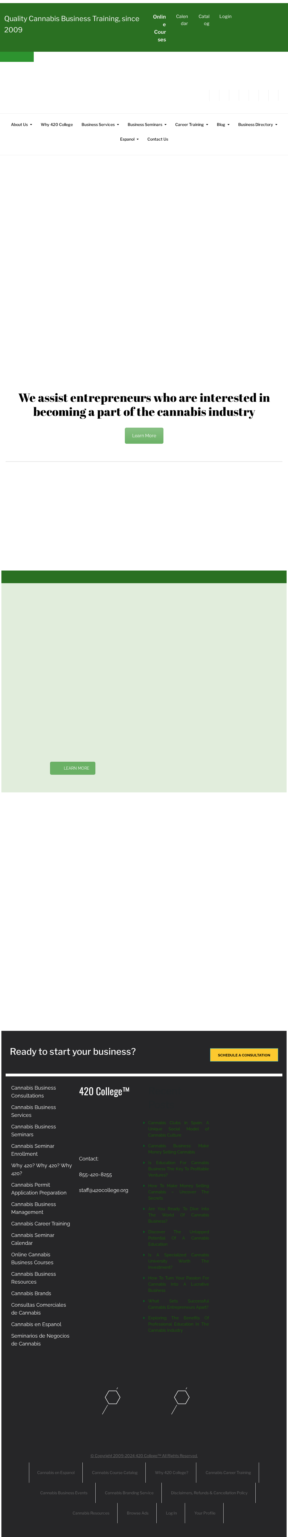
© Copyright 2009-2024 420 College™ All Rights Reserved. (144, 1455)
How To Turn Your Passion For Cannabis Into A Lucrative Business (178, 1284)
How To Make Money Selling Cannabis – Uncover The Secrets (178, 1192)
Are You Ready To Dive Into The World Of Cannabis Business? (178, 1215)
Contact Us (157, 139)
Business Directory (255, 124)
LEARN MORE (76, 768)
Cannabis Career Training (40, 1224)
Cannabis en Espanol (36, 1324)
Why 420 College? (171, 1472)
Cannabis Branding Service (129, 1492)
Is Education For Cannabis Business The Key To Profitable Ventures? (178, 1169)
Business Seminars (145, 124)
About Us (19, 124)
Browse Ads (137, 1513)
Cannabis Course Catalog (115, 1472)
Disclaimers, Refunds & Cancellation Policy (209, 1492)
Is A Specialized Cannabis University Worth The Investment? (178, 1261)
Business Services (98, 124)
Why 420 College (57, 124)
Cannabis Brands (31, 1293)
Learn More (144, 435)
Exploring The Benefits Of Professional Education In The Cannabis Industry (178, 1324)
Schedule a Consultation (244, 1055)
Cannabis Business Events (63, 1492)
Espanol (127, 139)
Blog (221, 124)
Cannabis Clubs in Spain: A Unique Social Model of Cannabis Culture (178, 1129)
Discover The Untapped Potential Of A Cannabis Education (178, 1238)
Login (225, 16)
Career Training (189, 124)
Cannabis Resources (91, 1513)
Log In (171, 1513)
